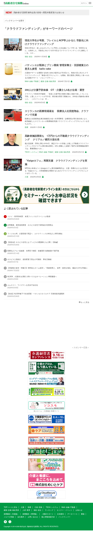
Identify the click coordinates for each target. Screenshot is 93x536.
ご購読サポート (48, 514)
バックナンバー (64, 517)
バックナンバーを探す (14, 20)
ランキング (49, 510)
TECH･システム (31, 152)
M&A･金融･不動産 (32, 81)
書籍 (82, 514)
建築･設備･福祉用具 (48, 81)
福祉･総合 (28, 56)
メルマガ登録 (9, 517)
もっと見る (85, 302)
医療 (26, 127)
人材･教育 (26, 510)
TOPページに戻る (10, 507)
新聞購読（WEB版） (30, 514)
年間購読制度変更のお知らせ (26, 12)
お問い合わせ (33, 517)
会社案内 (20, 517)
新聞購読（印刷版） (11, 514)
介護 (26, 176)
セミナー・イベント (64, 510)
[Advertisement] (46, 328)
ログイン (84, 3)
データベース (72, 514)
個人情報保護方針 (48, 517)
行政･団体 (38, 507)
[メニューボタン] (90, 3)
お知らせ (79, 510)
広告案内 (60, 514)
